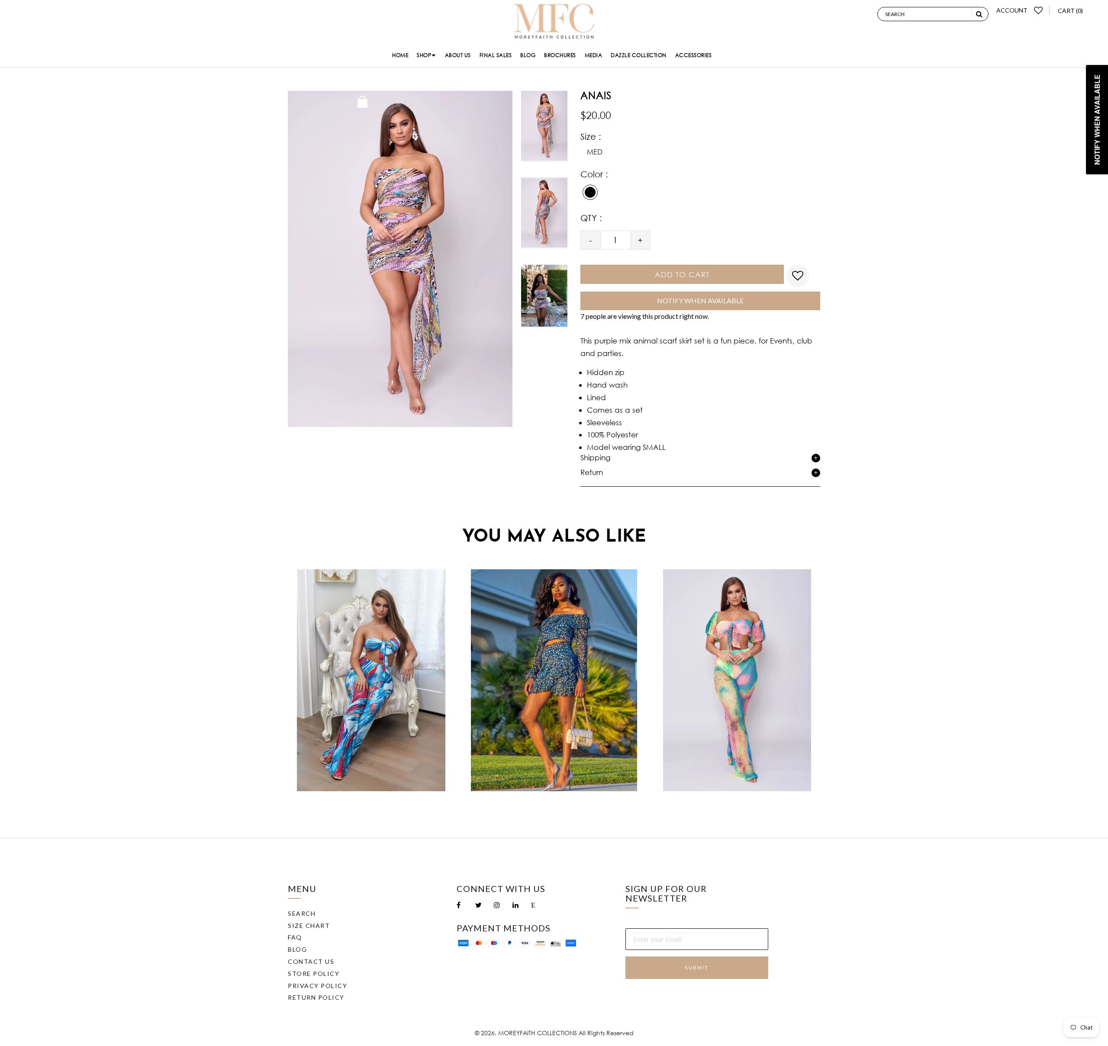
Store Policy (313, 973)
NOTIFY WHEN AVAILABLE (700, 300)
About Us (458, 55)
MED (594, 151)
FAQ (295, 937)
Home (400, 55)
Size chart (309, 925)
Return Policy (316, 997)
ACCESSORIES (693, 55)
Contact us (311, 961)
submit (697, 967)
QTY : (591, 218)
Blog (527, 55)
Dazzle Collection (639, 55)
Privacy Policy (317, 985)
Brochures (560, 55)
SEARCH (302, 913)
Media (593, 55)
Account (1011, 10)
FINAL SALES (496, 55)
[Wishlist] (1038, 10)
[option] (544, 129)
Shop (424, 55)
